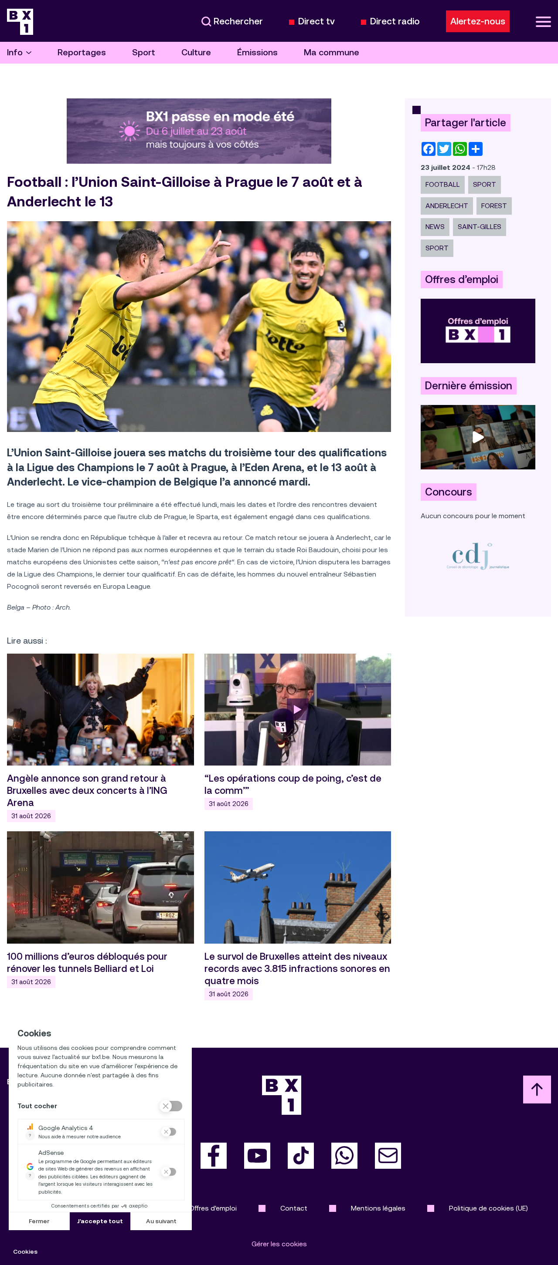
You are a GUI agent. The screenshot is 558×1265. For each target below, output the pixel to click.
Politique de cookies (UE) (488, 1208)
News (435, 227)
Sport (143, 52)
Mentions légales (378, 1208)
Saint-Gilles (479, 227)
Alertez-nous (477, 21)
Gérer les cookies (279, 1244)
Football (442, 184)
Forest (494, 206)
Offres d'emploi (213, 1208)
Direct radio (395, 21)
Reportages (82, 52)
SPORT (484, 184)
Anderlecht (446, 206)
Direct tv (316, 21)
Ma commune (331, 52)
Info (15, 52)
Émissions (257, 52)
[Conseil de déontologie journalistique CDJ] (478, 556)
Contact (293, 1208)
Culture (196, 52)
